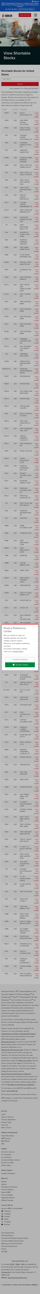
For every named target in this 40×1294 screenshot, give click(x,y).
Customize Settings (20, 659)
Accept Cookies (21, 665)
